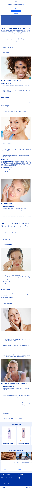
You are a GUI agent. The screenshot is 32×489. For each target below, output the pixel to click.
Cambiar (16, 13)
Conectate (20, 474)
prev (1, 436)
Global (3, 478)
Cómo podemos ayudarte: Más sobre (8, 481)
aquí (23, 4)
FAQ (6, 477)
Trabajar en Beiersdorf (11, 483)
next (31, 436)
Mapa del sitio (10, 477)
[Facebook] (19, 477)
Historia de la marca (4, 483)
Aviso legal (2, 477)
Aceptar (16, 11)
